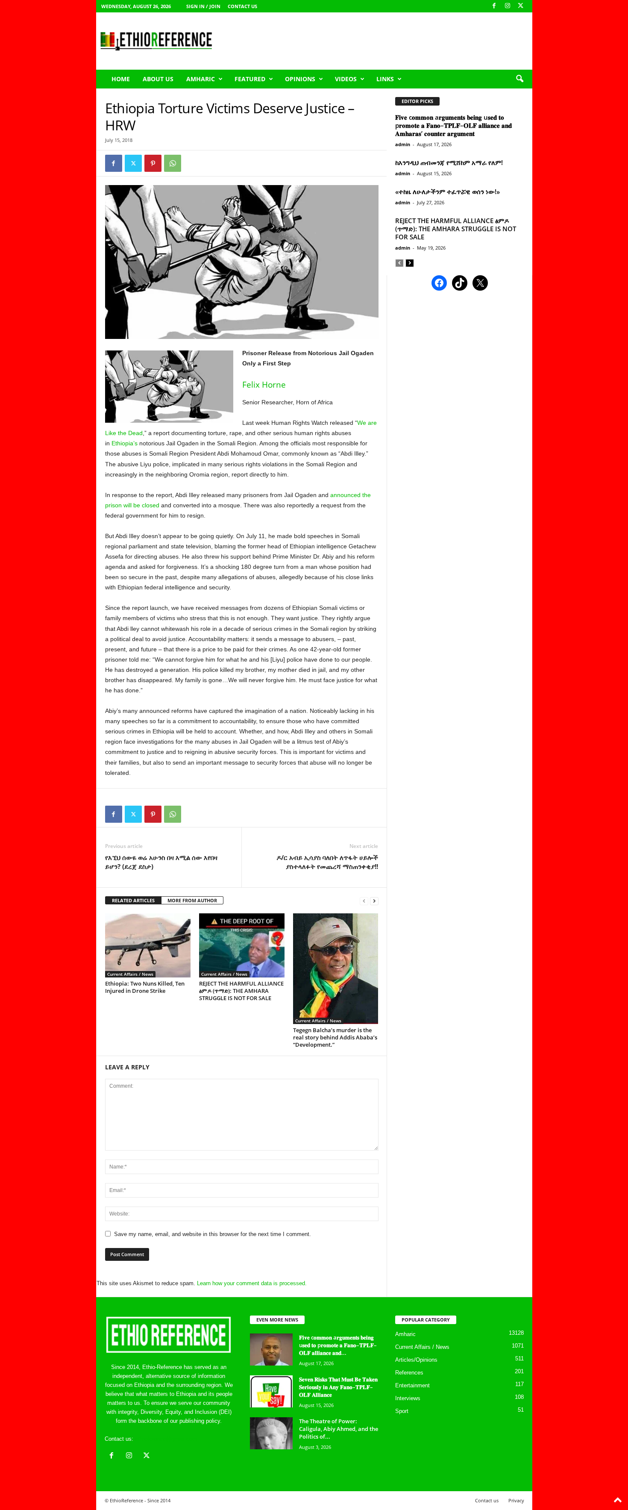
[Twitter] (133, 163)
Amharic (200, 79)
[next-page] (374, 900)
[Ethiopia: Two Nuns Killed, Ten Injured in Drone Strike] (148, 945)
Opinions (300, 79)
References (409, 1372)
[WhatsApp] (172, 163)
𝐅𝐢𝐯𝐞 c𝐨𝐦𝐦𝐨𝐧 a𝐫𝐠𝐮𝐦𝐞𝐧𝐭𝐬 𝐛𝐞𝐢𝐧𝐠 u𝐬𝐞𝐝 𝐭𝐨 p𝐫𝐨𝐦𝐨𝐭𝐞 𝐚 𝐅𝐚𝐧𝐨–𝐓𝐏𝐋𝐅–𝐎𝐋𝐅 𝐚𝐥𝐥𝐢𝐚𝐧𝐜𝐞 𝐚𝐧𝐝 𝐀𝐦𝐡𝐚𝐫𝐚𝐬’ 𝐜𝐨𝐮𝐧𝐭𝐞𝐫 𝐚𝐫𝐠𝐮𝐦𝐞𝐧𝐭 (453, 125)
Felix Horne (264, 384)
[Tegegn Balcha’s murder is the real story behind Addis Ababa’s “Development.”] (336, 968)
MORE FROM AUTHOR (192, 900)
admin (402, 144)
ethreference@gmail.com (166, 1439)
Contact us (242, 6)
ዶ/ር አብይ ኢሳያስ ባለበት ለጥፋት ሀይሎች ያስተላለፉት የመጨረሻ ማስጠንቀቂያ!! (327, 862)
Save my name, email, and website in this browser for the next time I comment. (212, 1234)
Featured (250, 79)
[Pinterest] (152, 163)
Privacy (516, 1500)
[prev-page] (364, 900)
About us (158, 79)
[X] (521, 6)
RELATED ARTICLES (133, 900)
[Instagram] (507, 6)
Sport (401, 1411)
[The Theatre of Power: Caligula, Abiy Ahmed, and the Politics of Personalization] (271, 1433)
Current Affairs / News (130, 974)
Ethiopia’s (125, 443)
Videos (346, 79)
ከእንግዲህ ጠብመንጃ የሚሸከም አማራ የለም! (449, 162)
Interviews (407, 1398)
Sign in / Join (203, 6)
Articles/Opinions (416, 1360)
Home (121, 79)
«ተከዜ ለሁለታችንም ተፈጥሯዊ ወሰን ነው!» (447, 191)
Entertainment (412, 1385)
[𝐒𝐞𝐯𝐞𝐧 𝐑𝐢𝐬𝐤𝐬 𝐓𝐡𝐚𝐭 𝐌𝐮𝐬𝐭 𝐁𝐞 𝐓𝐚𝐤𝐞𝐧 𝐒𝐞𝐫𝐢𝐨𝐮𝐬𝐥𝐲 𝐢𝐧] (271, 1391)
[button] (519, 79)
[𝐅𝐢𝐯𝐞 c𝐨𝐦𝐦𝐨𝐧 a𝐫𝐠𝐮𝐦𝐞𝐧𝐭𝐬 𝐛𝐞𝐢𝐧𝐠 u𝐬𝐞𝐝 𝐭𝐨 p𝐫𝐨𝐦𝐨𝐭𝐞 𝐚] (271, 1349)
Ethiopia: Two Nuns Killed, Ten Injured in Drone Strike (145, 987)
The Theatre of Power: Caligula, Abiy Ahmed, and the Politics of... (338, 1428)
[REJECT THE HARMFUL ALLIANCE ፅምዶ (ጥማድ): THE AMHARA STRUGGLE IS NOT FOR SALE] (242, 945)
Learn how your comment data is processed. (252, 1283)
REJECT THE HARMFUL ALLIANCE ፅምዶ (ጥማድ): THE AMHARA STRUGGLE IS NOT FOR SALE (241, 991)
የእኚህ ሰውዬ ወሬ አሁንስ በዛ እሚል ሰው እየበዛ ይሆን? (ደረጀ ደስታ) (161, 862)
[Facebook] (494, 6)
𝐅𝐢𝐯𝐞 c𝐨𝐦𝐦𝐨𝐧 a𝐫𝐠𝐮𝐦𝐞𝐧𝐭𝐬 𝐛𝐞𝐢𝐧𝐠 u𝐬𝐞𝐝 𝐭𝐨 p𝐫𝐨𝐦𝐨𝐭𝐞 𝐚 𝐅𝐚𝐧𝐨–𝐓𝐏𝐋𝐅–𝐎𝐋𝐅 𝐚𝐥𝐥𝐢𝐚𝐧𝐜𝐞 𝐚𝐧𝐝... (338, 1345)
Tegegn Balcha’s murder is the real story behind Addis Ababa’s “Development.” (335, 1037)
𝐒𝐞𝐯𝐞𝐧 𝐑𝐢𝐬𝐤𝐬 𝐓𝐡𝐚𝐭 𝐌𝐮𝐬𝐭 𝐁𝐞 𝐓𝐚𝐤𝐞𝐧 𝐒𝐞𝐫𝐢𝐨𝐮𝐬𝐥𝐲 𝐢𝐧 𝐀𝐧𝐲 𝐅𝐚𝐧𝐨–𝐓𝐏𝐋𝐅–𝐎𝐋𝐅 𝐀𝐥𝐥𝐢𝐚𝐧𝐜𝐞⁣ (338, 1386)
